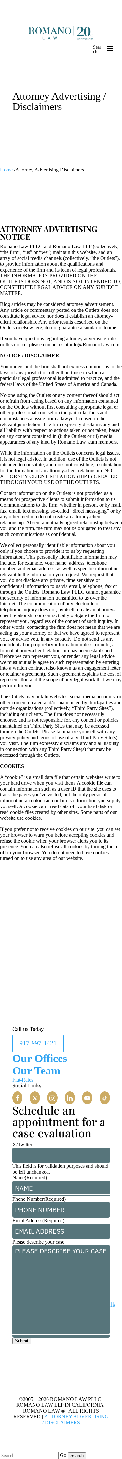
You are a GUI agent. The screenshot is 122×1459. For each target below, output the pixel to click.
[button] (17, 1097)
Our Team (36, 1071)
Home (6, 169)
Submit (21, 1340)
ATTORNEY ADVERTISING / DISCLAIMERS (75, 1419)
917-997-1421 (38, 1043)
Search (97, 49)
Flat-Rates (22, 1080)
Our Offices (39, 1058)
